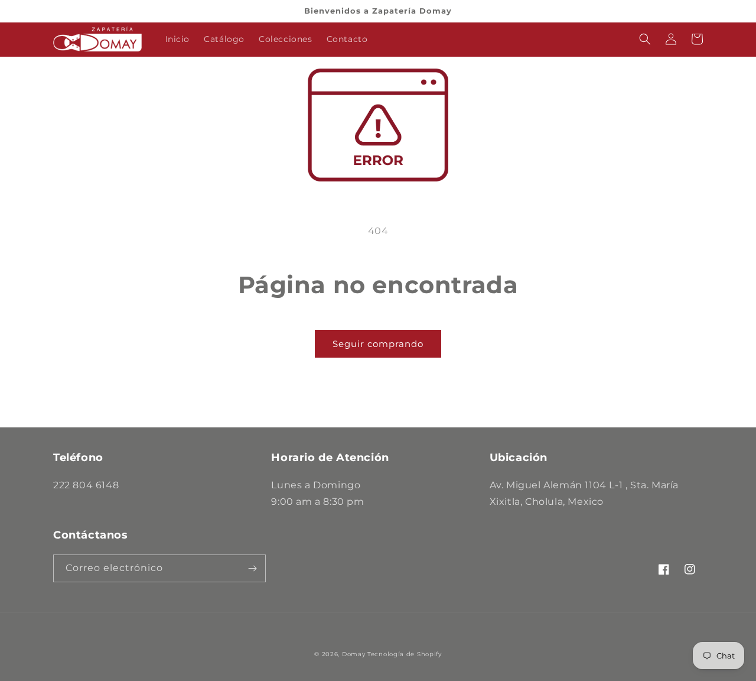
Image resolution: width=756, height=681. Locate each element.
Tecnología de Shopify (404, 654)
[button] (645, 39)
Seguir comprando (378, 343)
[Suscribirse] (252, 568)
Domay (354, 654)
